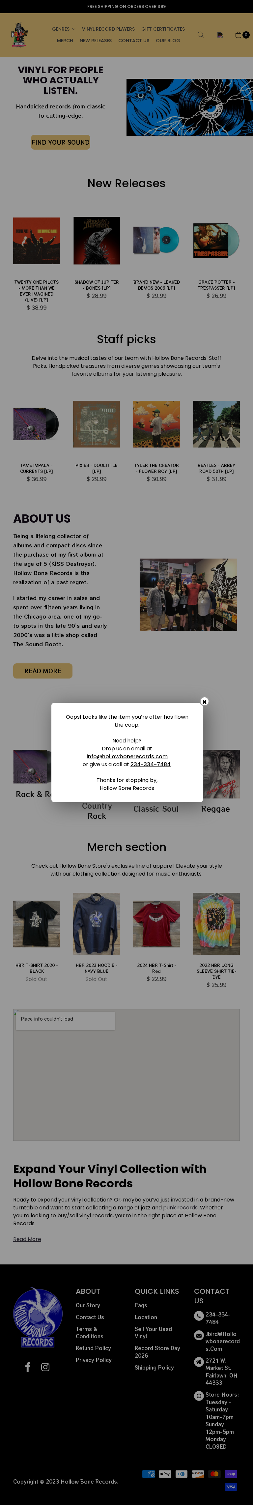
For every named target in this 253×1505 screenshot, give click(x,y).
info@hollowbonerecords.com (127, 756)
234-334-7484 (150, 764)
